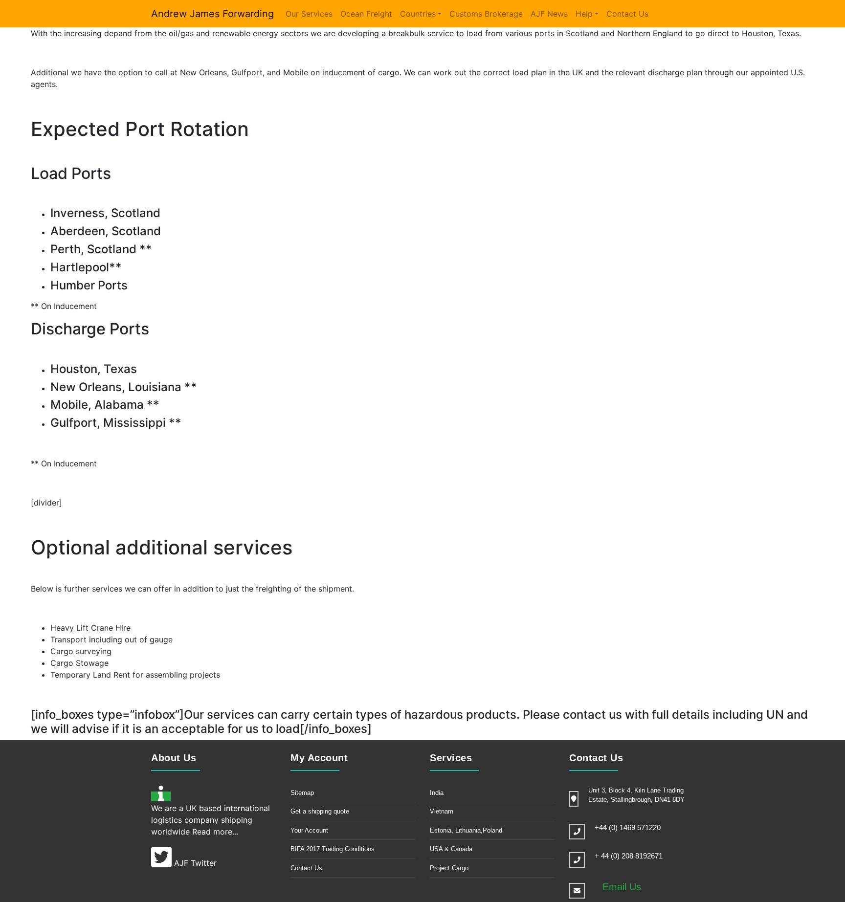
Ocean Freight (366, 14)
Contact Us (627, 14)
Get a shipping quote (319, 811)
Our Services (309, 14)
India (437, 792)
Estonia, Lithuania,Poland (466, 830)
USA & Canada (451, 849)
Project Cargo (449, 868)
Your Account (309, 830)
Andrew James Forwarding (212, 14)
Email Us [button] (621, 886)
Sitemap (302, 792)
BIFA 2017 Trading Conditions (332, 849)
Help (584, 14)
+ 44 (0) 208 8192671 (629, 856)
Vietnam (441, 811)
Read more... (215, 831)
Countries (418, 14)
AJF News (549, 14)
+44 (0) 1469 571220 (628, 827)
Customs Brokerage (486, 14)
